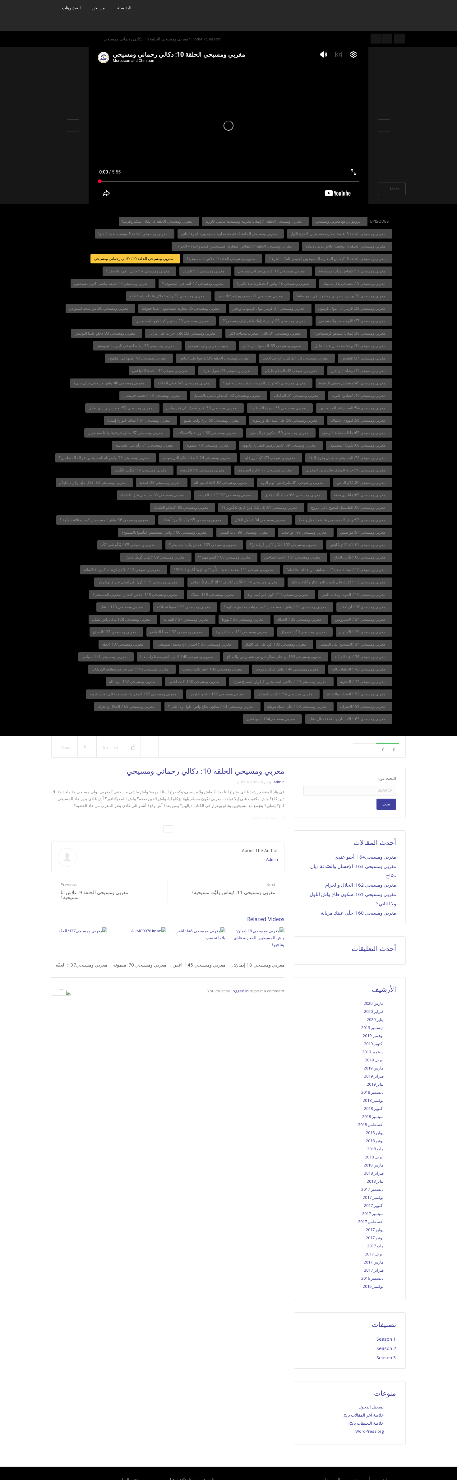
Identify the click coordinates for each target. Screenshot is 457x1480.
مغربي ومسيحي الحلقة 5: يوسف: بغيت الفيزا (133, 233)
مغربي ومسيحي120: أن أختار (363, 607)
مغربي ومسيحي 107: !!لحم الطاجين (292, 557)
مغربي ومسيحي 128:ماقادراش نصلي (121, 619)
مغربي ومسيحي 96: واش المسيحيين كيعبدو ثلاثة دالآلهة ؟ (104, 519)
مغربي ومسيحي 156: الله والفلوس (217, 694)
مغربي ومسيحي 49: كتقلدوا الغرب (359, 395)
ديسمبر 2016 (372, 1278)
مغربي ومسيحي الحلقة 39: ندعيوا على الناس (214, 358)
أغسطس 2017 (371, 1221)
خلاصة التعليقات (366, 1423)
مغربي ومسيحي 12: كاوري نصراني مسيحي (272, 271)
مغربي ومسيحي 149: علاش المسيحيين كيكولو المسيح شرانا (280, 681)
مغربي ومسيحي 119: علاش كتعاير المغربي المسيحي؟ (135, 594)
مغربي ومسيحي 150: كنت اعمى (194, 681)
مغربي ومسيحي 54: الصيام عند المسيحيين (352, 408)
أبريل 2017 (374, 1254)
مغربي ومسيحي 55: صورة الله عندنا (278, 408)
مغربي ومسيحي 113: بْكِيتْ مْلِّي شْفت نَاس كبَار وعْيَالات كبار (338, 582)
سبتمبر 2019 (373, 1052)
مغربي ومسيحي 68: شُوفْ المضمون (357, 445)
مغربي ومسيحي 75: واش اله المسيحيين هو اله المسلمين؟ (104, 457)
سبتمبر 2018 (373, 1116)
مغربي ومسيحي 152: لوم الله (132, 681)
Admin (279, 781)
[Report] (149, 747)
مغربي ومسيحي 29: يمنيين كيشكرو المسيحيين (173, 320)
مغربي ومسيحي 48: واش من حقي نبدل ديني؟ (109, 383)
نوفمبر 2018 (373, 1100)
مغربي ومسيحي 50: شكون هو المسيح (279, 432)
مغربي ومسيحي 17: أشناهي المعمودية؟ (193, 283)
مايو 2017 (375, 1246)
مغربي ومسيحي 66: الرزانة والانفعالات (206, 432)
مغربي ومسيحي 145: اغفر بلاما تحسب (212, 669)
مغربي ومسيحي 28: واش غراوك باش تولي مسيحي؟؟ (264, 320)
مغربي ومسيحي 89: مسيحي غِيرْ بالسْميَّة (152, 495)
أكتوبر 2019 (374, 1043)
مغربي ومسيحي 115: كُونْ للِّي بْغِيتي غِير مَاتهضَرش (138, 582)
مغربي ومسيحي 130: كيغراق (303, 631)
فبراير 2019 (374, 1076)
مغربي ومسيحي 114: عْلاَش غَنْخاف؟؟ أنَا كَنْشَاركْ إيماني (234, 582)
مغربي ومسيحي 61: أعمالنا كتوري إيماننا (139, 420)
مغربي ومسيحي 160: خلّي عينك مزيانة (297, 706)
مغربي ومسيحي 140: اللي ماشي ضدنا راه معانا (177, 656)
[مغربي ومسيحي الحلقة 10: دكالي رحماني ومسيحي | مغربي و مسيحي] (356, 15)
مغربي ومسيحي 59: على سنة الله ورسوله (285, 420)
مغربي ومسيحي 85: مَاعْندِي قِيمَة (360, 495)
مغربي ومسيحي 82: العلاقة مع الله (221, 482)
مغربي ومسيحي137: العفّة (123, 644)
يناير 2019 (375, 1084)
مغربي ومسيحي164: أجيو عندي (271, 718)
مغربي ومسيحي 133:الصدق (115, 631)
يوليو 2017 (375, 1229)
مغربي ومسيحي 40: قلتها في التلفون (137, 358)
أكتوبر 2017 (374, 1205)
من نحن (98, 8)
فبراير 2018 (374, 1173)
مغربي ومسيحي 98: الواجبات (304, 532)
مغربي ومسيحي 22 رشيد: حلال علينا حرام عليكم (167, 296)
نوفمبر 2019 (373, 1035)
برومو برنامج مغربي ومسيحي (338, 221)
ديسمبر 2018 (372, 1092)
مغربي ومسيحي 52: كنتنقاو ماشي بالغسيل (227, 395)
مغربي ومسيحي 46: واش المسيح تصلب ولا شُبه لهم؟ (264, 383)
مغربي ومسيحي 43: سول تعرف (227, 370)
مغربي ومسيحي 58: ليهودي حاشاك (358, 420)
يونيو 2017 (375, 1238)
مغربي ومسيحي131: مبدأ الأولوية (242, 631)
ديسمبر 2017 (372, 1189)
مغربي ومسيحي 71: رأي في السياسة (144, 445)
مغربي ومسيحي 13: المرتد (204, 271)
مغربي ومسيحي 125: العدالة (299, 619)
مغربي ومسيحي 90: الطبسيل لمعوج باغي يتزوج (348, 507)
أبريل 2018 (374, 1157)
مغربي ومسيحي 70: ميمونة (208, 445)
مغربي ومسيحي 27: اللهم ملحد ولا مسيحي (352, 320)
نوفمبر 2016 (373, 1286)
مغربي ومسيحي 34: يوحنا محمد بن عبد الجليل (350, 345)
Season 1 (215, 39)
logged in (240, 991)
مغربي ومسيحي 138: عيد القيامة (360, 656)
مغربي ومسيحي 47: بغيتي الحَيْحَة (184, 383)
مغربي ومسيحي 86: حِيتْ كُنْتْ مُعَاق (293, 495)
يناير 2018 (375, 1181)
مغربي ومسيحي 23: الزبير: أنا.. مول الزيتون (352, 308)
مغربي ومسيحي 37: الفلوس (363, 358)
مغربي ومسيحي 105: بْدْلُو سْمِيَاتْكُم (128, 544)
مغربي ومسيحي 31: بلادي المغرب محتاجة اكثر (265, 333)
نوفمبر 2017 (373, 1197)
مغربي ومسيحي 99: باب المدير (244, 532)
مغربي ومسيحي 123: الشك (122, 607)
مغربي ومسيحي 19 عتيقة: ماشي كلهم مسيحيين (111, 283)
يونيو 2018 (375, 1141)
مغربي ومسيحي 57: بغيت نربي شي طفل (121, 408)
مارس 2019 (374, 1068)
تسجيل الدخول (371, 1407)
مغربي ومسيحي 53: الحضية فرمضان (152, 395)
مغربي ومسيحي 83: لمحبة (160, 482)
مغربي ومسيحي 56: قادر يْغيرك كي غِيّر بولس (202, 408)
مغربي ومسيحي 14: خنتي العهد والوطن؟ (138, 271)
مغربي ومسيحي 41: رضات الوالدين (358, 370)
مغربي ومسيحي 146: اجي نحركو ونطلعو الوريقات (130, 669)
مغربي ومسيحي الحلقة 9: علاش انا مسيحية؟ (221, 258)
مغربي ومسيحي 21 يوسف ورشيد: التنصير (251, 296)
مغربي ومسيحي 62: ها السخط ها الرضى (354, 432)
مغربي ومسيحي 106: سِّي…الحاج (360, 557)
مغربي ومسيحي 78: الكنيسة (202, 470)
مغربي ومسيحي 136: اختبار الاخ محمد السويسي (194, 644)
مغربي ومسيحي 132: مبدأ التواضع (176, 631)
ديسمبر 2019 (372, 1027)
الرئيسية (124, 8)
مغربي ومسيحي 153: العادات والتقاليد (356, 694)
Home (197, 39)
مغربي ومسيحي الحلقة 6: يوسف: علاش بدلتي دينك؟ (345, 246)
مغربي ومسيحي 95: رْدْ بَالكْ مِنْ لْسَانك (192, 519)
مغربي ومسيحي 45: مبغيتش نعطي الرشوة (352, 383)
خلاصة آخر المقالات (363, 1415)
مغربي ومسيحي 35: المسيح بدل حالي (272, 345)
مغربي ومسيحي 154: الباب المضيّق (285, 694)
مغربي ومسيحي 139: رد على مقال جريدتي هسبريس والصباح (274, 656)
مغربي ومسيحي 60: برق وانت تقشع (211, 420)
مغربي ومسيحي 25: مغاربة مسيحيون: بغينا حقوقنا (181, 308)
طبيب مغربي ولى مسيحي (208, 345)
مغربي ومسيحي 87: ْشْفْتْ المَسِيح (224, 495)
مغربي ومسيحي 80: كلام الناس (361, 482)
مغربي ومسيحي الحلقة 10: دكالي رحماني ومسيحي (134, 258)
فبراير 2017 (374, 1270)
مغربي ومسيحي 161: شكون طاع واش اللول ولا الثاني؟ (211, 706)
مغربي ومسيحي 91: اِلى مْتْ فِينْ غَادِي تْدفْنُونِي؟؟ (260, 507)
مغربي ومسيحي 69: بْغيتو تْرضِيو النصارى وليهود (279, 445)
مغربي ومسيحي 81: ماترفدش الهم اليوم (292, 482)
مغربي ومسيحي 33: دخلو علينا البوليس (105, 333)
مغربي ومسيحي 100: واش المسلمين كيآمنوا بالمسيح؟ (164, 532)
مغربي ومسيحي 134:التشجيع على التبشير (353, 644)
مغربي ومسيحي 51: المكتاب (296, 395)
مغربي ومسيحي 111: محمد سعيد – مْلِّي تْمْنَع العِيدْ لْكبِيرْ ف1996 (224, 569)
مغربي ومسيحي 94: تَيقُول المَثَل (260, 519)
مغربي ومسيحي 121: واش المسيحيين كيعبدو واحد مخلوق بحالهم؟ (275, 607)
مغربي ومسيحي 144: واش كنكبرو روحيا (287, 669)
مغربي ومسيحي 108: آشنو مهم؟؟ (224, 557)
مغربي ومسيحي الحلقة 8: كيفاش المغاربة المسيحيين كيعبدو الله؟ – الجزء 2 (327, 258)
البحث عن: (387, 778)
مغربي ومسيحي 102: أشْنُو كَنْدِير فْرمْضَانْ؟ (283, 544)
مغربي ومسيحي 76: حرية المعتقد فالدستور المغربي (345, 470)
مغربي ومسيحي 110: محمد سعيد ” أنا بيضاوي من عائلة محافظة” (336, 569)
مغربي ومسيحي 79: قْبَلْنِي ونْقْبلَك (140, 470)
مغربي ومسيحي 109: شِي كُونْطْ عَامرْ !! (154, 557)
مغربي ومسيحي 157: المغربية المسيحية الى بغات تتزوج (133, 694)
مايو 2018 (375, 1149)
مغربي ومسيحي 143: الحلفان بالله (359, 669)
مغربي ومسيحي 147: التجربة (363, 681)
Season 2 (386, 1348)
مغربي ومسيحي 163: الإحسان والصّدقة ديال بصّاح (347, 718)
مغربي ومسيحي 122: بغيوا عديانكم (183, 607)
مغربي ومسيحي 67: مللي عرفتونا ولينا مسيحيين (126, 432)
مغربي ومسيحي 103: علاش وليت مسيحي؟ (203, 544)
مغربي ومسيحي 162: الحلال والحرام (126, 706)
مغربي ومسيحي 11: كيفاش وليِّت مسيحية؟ (352, 271)
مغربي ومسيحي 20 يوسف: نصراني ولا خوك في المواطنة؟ (341, 296)
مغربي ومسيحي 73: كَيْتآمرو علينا (269, 457)
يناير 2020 (375, 1019)
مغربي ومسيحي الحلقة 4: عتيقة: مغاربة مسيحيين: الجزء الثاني (229, 233)
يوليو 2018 (375, 1132)
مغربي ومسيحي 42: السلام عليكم (291, 370)
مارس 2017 (374, 1262)
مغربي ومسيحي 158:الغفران (363, 706)
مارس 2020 (374, 1003)
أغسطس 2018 (371, 1124)
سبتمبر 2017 (373, 1213)
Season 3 (386, 1357)
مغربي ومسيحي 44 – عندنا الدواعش (160, 370)
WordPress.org (369, 1431)
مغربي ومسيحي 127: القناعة (186, 619)
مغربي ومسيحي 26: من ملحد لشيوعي (99, 308)
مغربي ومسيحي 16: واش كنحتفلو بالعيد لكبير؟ (273, 283)
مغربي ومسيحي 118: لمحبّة (213, 594)
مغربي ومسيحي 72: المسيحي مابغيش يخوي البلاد (347, 457)
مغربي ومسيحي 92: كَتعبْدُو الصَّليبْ (181, 507)
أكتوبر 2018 (374, 1108)
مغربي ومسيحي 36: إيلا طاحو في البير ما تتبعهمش (135, 345)
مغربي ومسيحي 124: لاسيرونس (360, 619)
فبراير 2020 (374, 1011)
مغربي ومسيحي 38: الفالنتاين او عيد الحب (295, 358)
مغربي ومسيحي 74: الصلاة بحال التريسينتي (196, 457)
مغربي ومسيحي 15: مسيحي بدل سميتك (354, 283)
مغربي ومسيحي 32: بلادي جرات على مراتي (182, 333)
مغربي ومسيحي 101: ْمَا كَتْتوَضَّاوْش (358, 544)
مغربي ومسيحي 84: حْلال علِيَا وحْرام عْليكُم (93, 482)
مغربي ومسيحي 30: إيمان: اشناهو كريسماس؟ (350, 333)
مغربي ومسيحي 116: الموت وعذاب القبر (354, 594)
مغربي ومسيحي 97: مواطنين (363, 532)
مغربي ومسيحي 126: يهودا (243, 619)
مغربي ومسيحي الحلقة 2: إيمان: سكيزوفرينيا (157, 221)
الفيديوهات (71, 8)
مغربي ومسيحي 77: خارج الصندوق (265, 470)
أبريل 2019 (374, 1060)
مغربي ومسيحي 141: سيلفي (104, 656)
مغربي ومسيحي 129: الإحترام (362, 631)
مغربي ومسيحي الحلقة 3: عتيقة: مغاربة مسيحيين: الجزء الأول (338, 233)
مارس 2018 (374, 1165)
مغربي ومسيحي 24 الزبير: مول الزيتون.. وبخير (269, 308)
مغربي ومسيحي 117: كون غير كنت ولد (278, 594)
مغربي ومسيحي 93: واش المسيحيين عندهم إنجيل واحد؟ (342, 519)
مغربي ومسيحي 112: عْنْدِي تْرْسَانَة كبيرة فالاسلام (122, 569)
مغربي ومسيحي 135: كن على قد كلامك (276, 644)
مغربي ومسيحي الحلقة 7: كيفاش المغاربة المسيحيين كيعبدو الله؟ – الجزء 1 (234, 246)
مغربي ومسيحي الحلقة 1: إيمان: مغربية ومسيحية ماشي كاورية (253, 221)
